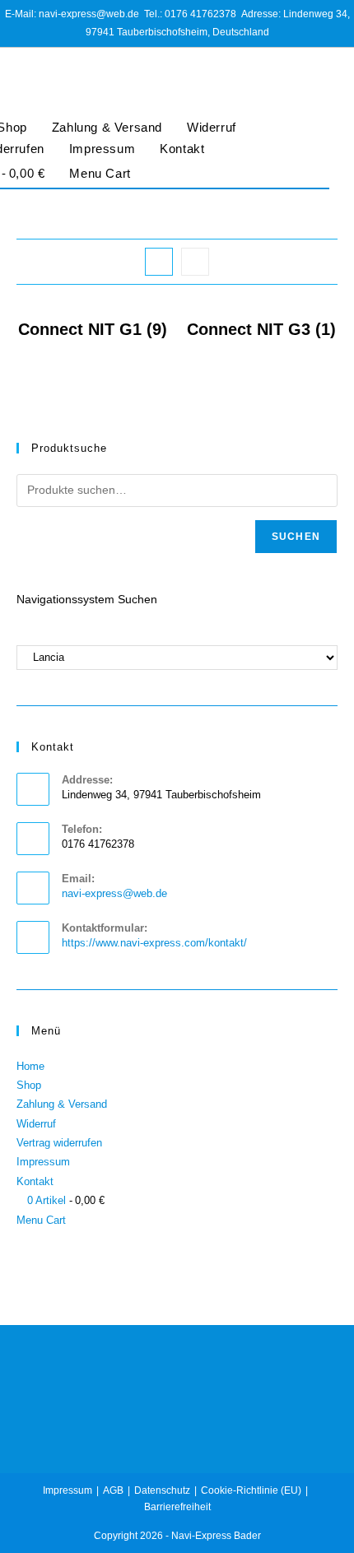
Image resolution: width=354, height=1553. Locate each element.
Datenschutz (162, 1490)
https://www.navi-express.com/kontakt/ (154, 943)
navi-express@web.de (114, 893)
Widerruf (211, 127)
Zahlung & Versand (107, 127)
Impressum (102, 149)
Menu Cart (99, 173)
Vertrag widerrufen (59, 1143)
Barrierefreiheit (177, 1507)
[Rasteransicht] (159, 262)
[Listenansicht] (195, 262)
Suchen (296, 536)
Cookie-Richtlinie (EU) (251, 1490)
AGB (113, 1490)
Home (30, 1066)
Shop (28, 1085)
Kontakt (182, 149)
